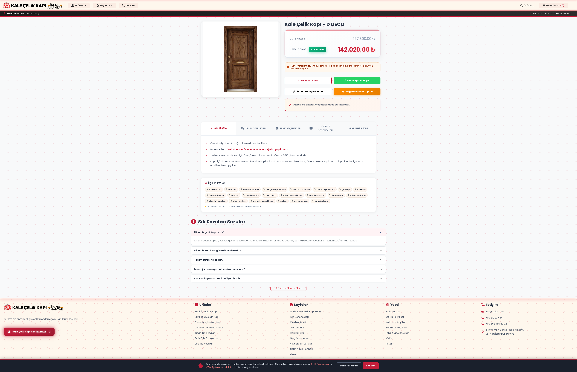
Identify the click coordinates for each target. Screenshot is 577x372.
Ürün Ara (529, 5)
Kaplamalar (297, 333)
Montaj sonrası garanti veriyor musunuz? (219, 269)
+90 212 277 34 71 (541, 13)
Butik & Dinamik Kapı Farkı (305, 311)
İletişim (130, 5)
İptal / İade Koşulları (397, 333)
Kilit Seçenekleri (299, 317)
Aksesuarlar (297, 327)
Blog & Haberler (299, 338)
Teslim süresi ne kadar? (208, 260)
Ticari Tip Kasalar (205, 333)
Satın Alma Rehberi (301, 349)
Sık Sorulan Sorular (301, 343)
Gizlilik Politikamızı (319, 364)
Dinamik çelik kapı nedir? (209, 232)
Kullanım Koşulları (396, 322)
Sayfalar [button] (105, 5)
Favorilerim (555, 5)
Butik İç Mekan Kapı (206, 311)
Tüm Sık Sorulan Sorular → (288, 288)
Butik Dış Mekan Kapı (207, 317)
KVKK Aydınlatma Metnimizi (220, 367)
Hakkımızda (393, 311)
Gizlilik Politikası (395, 317)
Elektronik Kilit (298, 322)
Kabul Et (370, 365)
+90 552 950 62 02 (564, 13)
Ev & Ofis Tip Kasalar (207, 338)
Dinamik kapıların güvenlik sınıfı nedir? (217, 250)
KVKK (389, 338)
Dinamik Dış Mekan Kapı (209, 327)
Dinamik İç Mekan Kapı (208, 322)
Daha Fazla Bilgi (349, 365)
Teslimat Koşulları (396, 327)
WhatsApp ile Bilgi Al (358, 80)
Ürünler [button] (79, 5)
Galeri (293, 354)
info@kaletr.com (495, 311)
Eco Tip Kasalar (204, 343)
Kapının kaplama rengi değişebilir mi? (217, 278)
